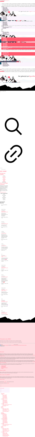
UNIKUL (4, 181)
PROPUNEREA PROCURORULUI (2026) (4, 301)
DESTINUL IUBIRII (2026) (4, 223)
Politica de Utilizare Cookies (22, 345)
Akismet (34, 361)
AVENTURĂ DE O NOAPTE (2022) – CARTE (4, 211)
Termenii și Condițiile (5, 345)
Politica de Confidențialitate (14, 345)
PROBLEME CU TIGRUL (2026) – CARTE (4, 290)
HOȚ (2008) (3, 171)
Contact (2, 368)
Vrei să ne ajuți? (2, 1)
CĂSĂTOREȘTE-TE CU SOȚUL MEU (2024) (4, 313)
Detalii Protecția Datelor (3, 362)
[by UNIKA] (4, 14)
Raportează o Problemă (4, 367)
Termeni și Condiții (3, 365)
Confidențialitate (3, 366)
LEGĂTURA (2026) (3, 233)
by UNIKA (5, 381)
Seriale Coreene (3, 169)
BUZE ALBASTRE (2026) (4, 276)
